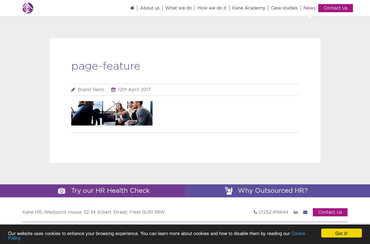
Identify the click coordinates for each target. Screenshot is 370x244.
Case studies (284, 8)
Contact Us (336, 8)
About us (150, 8)
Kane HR (46, 8)
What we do (178, 8)
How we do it (211, 8)
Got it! (341, 233)
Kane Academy (248, 8)
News (309, 8)
